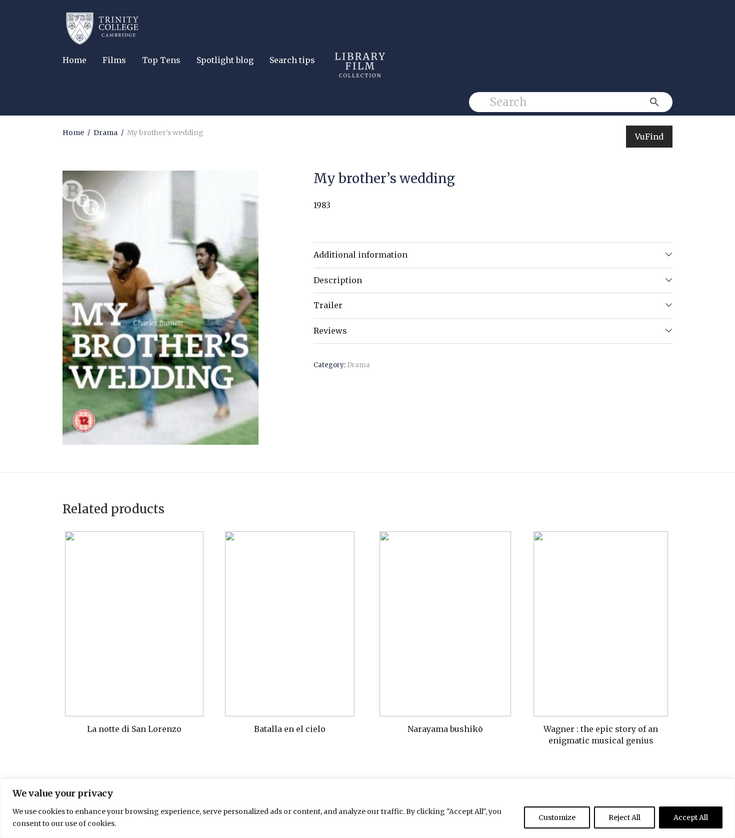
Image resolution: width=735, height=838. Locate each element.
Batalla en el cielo (290, 729)
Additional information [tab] (361, 255)
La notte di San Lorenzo (134, 729)
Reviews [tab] (330, 331)
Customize (557, 817)
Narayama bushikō (445, 729)
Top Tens (161, 60)
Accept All (691, 817)
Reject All (624, 817)
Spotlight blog (225, 60)
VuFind (649, 137)
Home (74, 60)
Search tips (292, 60)
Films (114, 60)
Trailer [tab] (328, 305)
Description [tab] (338, 280)
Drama (106, 132)
